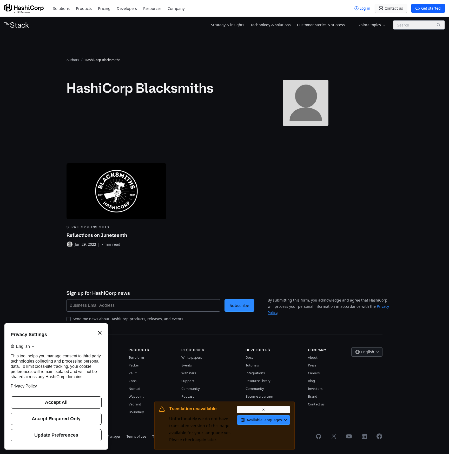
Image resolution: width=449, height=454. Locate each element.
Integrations (255, 373)
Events (186, 365)
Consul (134, 380)
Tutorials (252, 365)
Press (312, 365)
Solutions (61, 8)
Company (176, 8)
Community (190, 388)
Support (187, 380)
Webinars (188, 373)
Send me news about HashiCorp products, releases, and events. (128, 318)
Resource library (258, 380)
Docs (249, 357)
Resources (152, 8)
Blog (311, 380)
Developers (127, 8)
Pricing (104, 8)
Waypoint (136, 396)
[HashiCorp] (24, 8)
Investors (315, 388)
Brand (312, 396)
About (313, 357)
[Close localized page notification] (263, 409)
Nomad (134, 388)
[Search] (438, 25)
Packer (134, 365)
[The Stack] (16, 25)
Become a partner (259, 396)
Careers (314, 373)
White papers (191, 357)
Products (84, 8)
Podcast (187, 396)
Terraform (136, 357)
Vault (133, 373)
